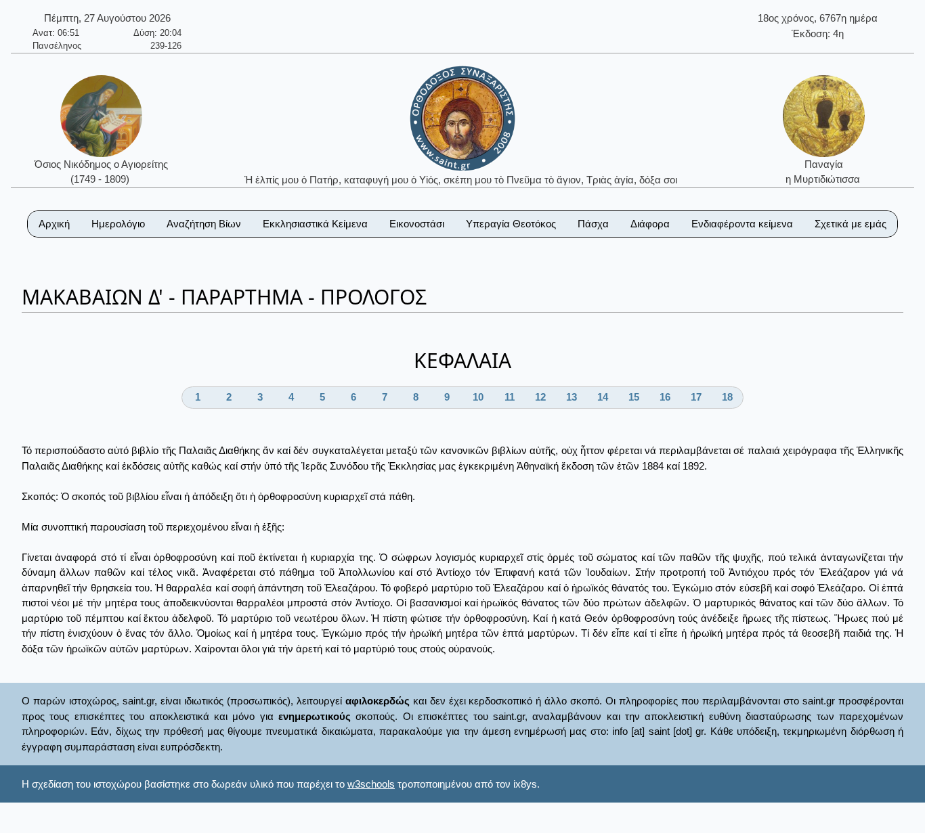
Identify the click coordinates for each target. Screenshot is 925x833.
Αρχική (54, 223)
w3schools (371, 784)
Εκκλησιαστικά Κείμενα (315, 223)
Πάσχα (593, 223)
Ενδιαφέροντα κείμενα (742, 223)
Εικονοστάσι (416, 223)
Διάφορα (650, 223)
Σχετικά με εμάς (850, 223)
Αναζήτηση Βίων (204, 223)
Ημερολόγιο (118, 223)
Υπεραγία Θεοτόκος (511, 223)
